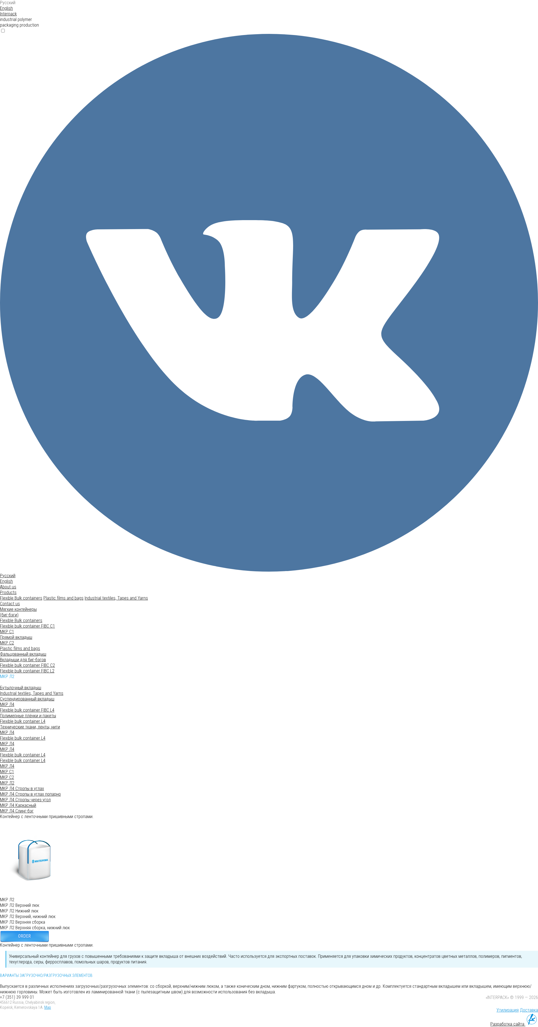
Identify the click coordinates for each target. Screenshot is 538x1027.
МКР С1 (7, 631)
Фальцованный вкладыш (23, 654)
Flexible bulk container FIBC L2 (27, 671)
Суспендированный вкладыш (27, 699)
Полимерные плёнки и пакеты (28, 715)
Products (8, 592)
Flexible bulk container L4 (22, 721)
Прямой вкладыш (16, 637)
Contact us (10, 603)
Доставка (529, 1010)
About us (8, 587)
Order (24, 936)
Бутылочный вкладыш (20, 687)
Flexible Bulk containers (21, 598)
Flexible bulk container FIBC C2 (27, 665)
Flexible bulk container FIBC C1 (27, 626)
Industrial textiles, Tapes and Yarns (116, 598)
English (6, 8)
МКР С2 (7, 643)
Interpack (8, 14)
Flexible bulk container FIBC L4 (27, 710)
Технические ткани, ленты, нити (30, 727)
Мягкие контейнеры (18, 612)
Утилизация (508, 1010)
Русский (7, 2)
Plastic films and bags (63, 598)
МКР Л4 (7, 704)
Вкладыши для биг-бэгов (23, 659)
